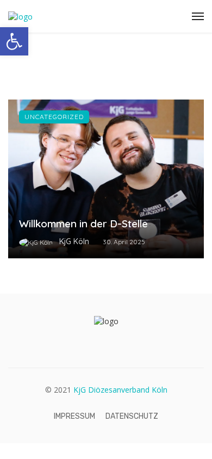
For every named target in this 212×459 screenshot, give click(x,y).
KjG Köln (74, 241)
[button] (14, 41)
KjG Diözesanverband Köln (120, 389)
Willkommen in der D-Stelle (83, 223)
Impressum (74, 416)
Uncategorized (54, 117)
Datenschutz (131, 416)
